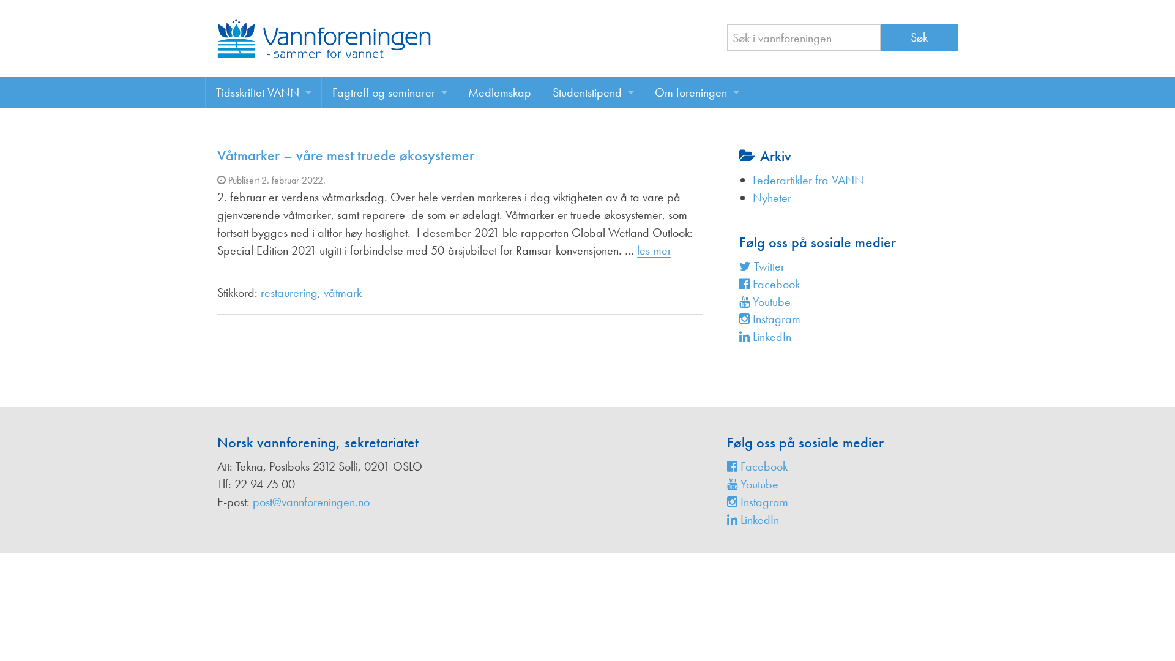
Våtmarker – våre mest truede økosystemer (345, 155)
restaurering (289, 293)
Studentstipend (587, 92)
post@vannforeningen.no (311, 502)
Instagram (775, 319)
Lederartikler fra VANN (808, 180)
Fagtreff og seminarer (383, 92)
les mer (654, 250)
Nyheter (772, 198)
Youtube (770, 302)
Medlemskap (499, 92)
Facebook (775, 284)
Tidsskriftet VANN (257, 92)
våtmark (343, 293)
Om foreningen (691, 92)
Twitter (768, 266)
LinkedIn (770, 337)
